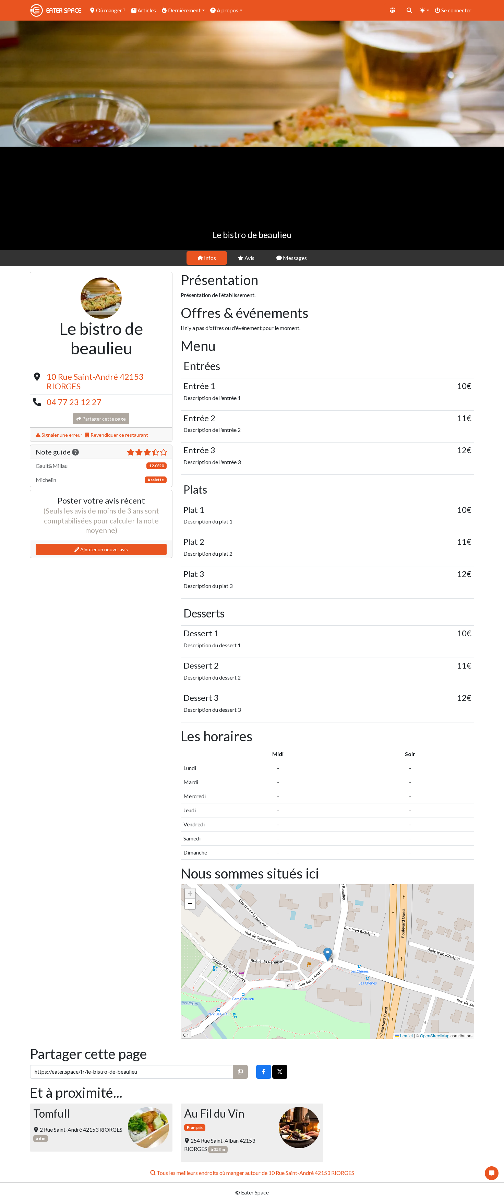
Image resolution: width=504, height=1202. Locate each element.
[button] (327, 954)
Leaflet (406, 1035)
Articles (146, 10)
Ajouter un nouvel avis (103, 549)
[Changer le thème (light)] (424, 10)
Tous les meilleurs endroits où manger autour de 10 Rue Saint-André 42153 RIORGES (255, 1172)
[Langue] (392, 10)
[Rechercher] (409, 10)
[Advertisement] (252, 198)
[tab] (207, 258)
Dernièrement (184, 10)
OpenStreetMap (434, 1035)
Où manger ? (110, 10)
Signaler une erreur (61, 435)
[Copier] (240, 1072)
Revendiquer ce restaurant (118, 435)
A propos (227, 10)
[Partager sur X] (279, 1072)
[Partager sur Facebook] (263, 1072)
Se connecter (455, 10)
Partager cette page (103, 419)
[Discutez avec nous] (492, 1173)
